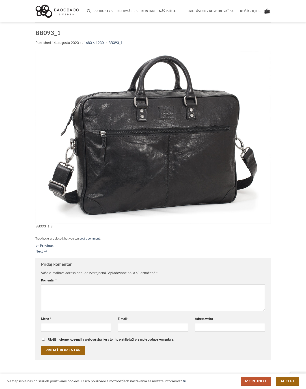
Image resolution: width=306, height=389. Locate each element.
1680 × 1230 (94, 43)
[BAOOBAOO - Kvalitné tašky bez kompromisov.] (57, 11)
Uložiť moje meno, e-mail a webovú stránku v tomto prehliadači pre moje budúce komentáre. (111, 339)
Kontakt (148, 11)
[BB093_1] (153, 137)
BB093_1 (115, 43)
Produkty (102, 11)
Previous (44, 246)
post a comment (90, 238)
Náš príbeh (168, 11)
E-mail (123, 319)
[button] (89, 11)
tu (184, 381)
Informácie (125, 11)
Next (41, 251)
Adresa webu (204, 319)
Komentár (49, 280)
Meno (46, 319)
